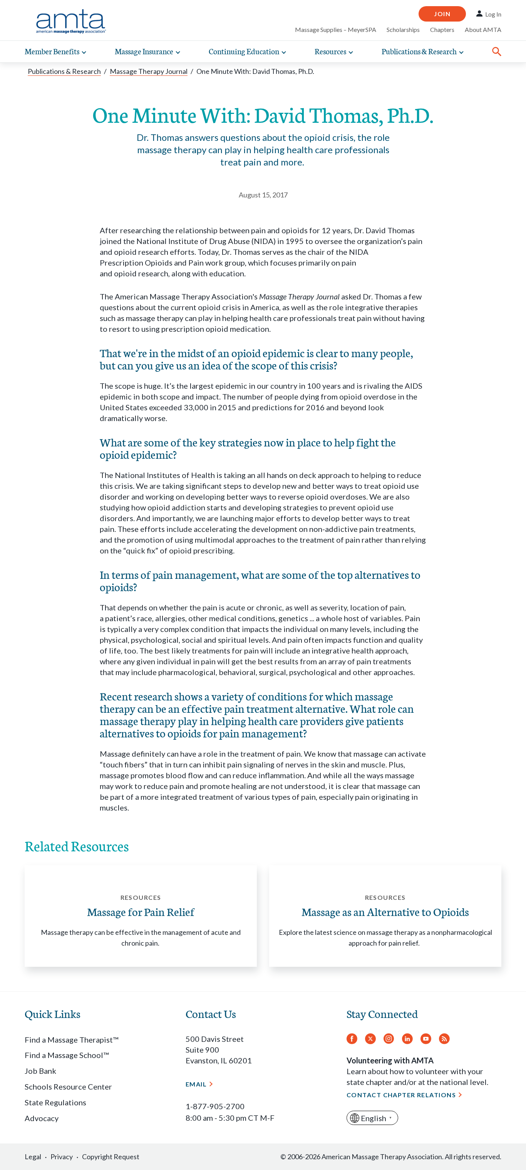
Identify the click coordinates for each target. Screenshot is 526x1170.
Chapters (442, 29)
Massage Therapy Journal (149, 71)
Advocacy (42, 1118)
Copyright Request (110, 1156)
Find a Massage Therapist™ (71, 1039)
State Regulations (55, 1102)
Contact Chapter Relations (401, 1094)
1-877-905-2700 (215, 1106)
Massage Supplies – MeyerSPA (335, 29)
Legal (33, 1156)
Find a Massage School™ (67, 1055)
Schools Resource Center (68, 1086)
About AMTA (483, 29)
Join (442, 13)
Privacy (61, 1156)
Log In (493, 14)
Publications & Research (64, 71)
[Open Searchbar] (496, 51)
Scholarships (403, 29)
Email (196, 1084)
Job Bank (40, 1070)
